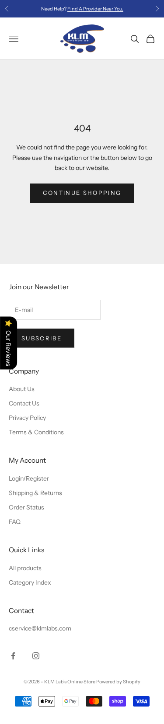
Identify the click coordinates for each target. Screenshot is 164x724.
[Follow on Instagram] (35, 655)
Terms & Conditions (36, 432)
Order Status (26, 507)
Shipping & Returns (35, 493)
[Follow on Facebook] (13, 655)
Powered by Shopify (118, 682)
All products (25, 568)
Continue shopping (82, 192)
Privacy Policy (27, 418)
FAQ (15, 522)
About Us (22, 389)
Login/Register (29, 478)
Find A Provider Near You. (95, 9)
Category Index (30, 582)
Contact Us (24, 403)
